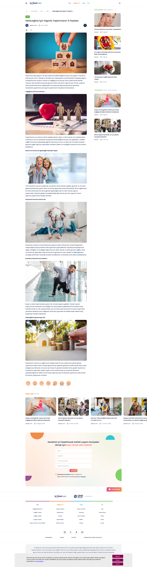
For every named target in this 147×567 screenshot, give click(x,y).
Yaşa (83, 3)
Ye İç (69, 3)
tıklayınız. (83, 476)
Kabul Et (118, 556)
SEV (102, 505)
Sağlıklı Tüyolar (37, 512)
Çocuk (102, 523)
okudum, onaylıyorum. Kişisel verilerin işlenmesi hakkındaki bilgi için (71, 475)
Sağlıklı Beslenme (37, 509)
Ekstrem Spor (60, 523)
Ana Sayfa (34, 11)
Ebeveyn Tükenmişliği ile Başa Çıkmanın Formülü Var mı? (104, 419)
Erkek (102, 516)
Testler (73, 537)
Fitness (60, 516)
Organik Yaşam (37, 519)
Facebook (81, 28)
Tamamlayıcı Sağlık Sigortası (93, 537)
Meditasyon (60, 512)
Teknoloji (81, 512)
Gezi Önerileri (81, 516)
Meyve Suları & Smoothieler (37, 523)
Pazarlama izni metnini (63, 474)
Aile (47, 11)
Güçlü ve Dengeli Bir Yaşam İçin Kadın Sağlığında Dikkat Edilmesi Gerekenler (106, 111)
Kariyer (81, 523)
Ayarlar (118, 564)
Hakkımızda (48, 537)
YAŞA (81, 505)
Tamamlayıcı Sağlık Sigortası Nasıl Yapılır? (105, 78)
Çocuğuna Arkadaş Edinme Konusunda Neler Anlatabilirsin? (107, 53)
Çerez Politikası (39, 561)
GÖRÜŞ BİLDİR (115, 489)
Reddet (118, 560)
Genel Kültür (102, 512)
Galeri (62, 537)
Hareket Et (76, 3)
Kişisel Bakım (60, 519)
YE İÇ (37, 505)
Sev (88, 3)
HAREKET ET (60, 505)
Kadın (102, 519)
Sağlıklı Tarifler (37, 516)
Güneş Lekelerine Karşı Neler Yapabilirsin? (107, 29)
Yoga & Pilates (60, 509)
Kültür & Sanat (81, 509)
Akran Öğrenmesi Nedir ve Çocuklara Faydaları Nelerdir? (106, 136)
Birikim (81, 519)
